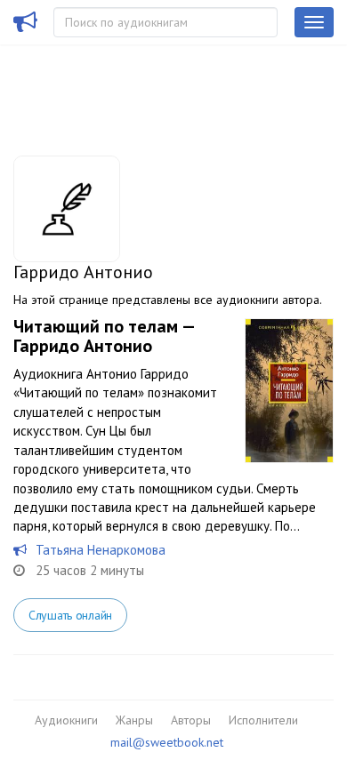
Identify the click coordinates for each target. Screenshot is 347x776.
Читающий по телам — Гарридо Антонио (103, 336)
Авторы (191, 720)
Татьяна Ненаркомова (100, 549)
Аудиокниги (66, 720)
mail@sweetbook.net (166, 742)
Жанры (134, 720)
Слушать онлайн (70, 615)
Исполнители (263, 720)
